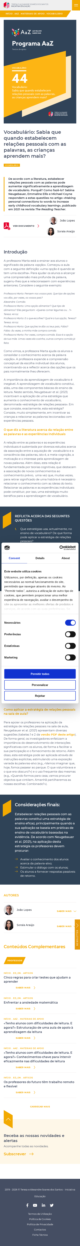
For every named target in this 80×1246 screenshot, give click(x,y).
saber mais (23, 988)
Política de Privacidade (40, 1224)
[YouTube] (35, 1205)
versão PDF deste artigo (58, 734)
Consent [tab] (14, 558)
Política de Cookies (40, 1219)
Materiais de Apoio (33, 14)
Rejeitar (40, 695)
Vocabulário (55, 14)
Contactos (40, 1229)
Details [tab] (40, 558)
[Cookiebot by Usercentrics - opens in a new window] (59, 547)
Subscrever (15, 1154)
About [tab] (66, 558)
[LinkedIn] (43, 1205)
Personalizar (40, 684)
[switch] (70, 634)
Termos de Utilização (40, 1214)
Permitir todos (40, 673)
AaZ (17, 14)
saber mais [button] (64, 911)
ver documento (23, 226)
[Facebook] (27, 1205)
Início (9, 14)
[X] (52, 1205)
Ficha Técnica (40, 1234)
